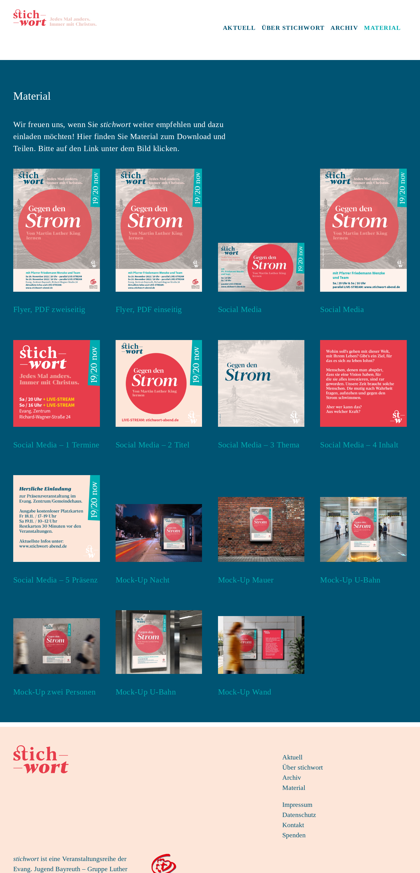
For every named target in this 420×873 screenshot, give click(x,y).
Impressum (297, 804)
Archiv (291, 777)
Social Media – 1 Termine (56, 444)
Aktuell (292, 757)
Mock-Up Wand (244, 691)
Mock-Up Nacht (143, 579)
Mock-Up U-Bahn (350, 579)
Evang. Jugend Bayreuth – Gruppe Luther (70, 869)
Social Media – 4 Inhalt (359, 444)
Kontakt (293, 825)
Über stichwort (302, 767)
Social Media (240, 309)
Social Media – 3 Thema (259, 444)
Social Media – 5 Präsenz (55, 579)
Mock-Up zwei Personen (54, 691)
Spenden (294, 835)
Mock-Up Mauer (246, 579)
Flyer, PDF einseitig (149, 309)
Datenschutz (299, 815)
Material (293, 787)
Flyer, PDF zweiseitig (49, 309)
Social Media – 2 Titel (153, 444)
